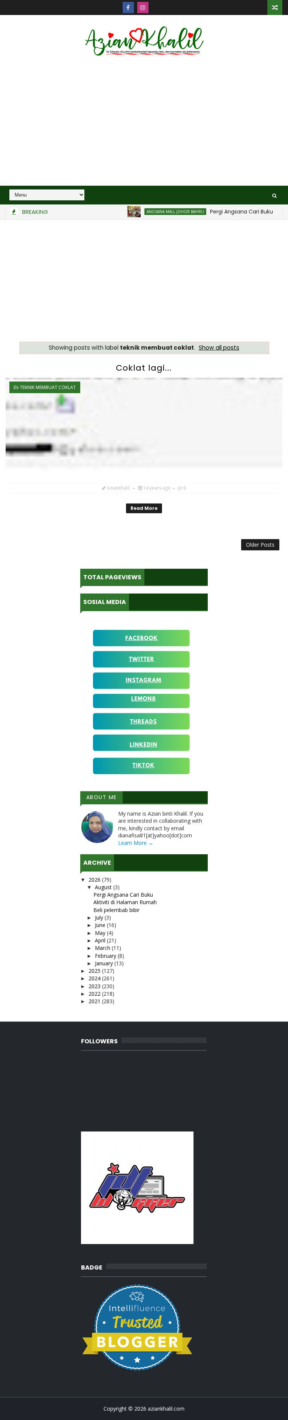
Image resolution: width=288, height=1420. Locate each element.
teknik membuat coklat (48, 387)
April (101, 940)
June (101, 925)
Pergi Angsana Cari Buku (229, 211)
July (100, 917)
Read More (144, 508)
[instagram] (142, 7)
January (104, 963)
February (106, 955)
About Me (101, 797)
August (104, 887)
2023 (95, 986)
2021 (95, 1001)
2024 (95, 978)
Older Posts (260, 544)
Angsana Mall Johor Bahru (163, 211)
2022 (95, 993)
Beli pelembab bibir (116, 910)
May (101, 932)
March (103, 947)
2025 (95, 970)
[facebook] (128, 7)
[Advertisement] (144, 121)
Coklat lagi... (144, 368)
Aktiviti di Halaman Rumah (125, 902)
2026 (95, 879)
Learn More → (135, 842)
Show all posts (219, 348)
